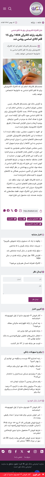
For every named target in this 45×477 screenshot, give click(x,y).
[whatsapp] (4, 210)
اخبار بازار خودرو (35, 400)
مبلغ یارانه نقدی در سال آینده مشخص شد (23, 250)
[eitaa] (9, 451)
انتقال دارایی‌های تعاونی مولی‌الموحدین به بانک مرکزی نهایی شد (21, 337)
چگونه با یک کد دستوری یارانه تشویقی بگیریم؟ (22, 241)
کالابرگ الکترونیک (32, 224)
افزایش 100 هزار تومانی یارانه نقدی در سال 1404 (23, 257)
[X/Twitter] (21, 451)
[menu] (4, 9)
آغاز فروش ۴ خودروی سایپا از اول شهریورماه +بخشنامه (22, 317)
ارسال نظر (35, 299)
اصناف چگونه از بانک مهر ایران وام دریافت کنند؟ (23, 368)
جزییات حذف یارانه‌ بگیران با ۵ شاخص (24, 246)
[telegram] (15, 210)
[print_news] (20, 211)
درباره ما (27, 457)
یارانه (33, 22)
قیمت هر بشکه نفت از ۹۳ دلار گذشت (25, 343)
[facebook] (8, 210)
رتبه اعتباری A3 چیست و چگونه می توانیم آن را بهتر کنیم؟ (22, 360)
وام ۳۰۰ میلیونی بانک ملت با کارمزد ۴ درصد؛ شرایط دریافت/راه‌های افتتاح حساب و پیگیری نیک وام (22, 389)
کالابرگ (10, 219)
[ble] (3, 451)
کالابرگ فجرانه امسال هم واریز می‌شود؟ (25, 263)
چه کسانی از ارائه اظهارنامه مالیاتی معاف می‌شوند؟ (23, 325)
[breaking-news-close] (43, 474)
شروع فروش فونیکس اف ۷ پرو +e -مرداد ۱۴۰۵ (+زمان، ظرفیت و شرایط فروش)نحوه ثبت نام (21, 424)
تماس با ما (18, 457)
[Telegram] (28, 451)
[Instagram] (35, 451)
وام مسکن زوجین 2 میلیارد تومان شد (25, 381)
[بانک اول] (36, 8)
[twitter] (12, 210)
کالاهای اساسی (33, 219)
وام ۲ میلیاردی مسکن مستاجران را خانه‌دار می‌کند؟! (23, 375)
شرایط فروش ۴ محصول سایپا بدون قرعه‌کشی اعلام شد (22, 432)
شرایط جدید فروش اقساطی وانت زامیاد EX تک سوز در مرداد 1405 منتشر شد (21, 439)
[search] (9, 9)
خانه (39, 22)
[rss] (41, 451)
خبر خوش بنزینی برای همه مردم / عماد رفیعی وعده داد (22, 416)
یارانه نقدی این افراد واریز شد (28, 331)
